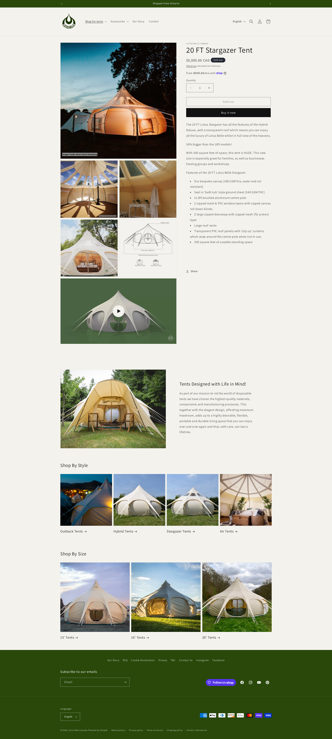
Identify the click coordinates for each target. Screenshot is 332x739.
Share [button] (194, 271)
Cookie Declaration (143, 660)
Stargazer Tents (179, 531)
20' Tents (209, 637)
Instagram (202, 660)
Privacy (163, 660)
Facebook (218, 660)
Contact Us (186, 660)
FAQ (125, 660)
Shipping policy (175, 730)
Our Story (113, 660)
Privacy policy (136, 730)
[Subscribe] (125, 682)
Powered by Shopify (98, 730)
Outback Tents (71, 531)
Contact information (197, 730)
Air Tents (226, 531)
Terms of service (155, 730)
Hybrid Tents (123, 531)
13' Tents (67, 637)
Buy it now (228, 112)
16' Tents (138, 637)
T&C (173, 660)
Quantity (191, 80)
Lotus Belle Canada (78, 730)
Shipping (191, 65)
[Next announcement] (270, 3)
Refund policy (118, 730)
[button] (95, 21)
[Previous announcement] (61, 3)
